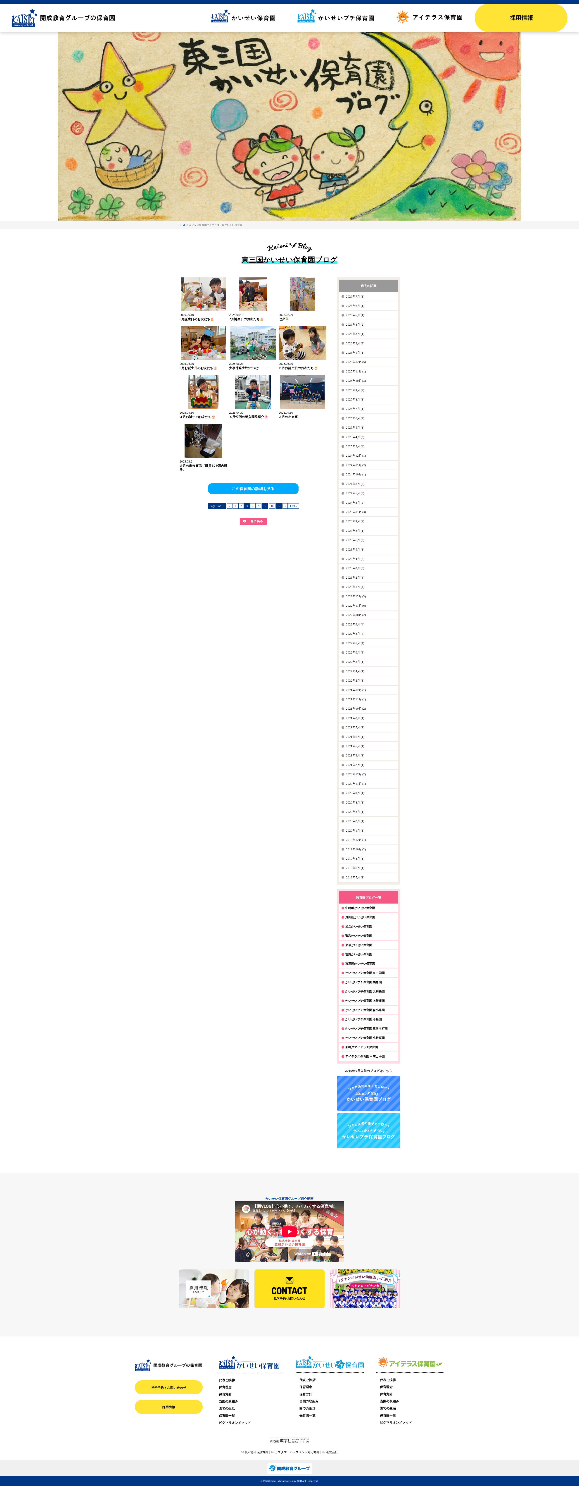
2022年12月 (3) (356, 596)
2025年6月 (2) (355, 418)
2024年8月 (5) (355, 484)
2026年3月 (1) (355, 334)
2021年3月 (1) (355, 755)
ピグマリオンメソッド (235, 1422)
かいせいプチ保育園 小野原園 (365, 1038)
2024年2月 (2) (355, 502)
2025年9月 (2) (355, 390)
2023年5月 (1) (355, 549)
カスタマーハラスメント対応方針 (297, 1452)
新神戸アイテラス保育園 (361, 1047)
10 (272, 506)
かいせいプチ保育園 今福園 (363, 1019)
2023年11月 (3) (356, 512)
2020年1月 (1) (355, 830)
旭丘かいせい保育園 (358, 926)
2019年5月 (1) (355, 877)
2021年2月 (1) (355, 765)
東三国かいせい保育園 (360, 963)
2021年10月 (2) (356, 708)
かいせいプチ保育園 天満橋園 (365, 991)
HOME (182, 225)
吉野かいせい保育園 (358, 954)
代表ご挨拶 (227, 1380)
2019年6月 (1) (355, 868)
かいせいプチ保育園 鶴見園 (363, 982)
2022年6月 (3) (355, 652)
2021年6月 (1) (355, 737)
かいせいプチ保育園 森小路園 (365, 1010)
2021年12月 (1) (356, 690)
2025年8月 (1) (355, 399)
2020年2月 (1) (355, 821)
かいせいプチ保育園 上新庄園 (365, 1001)
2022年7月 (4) (355, 643)
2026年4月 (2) (355, 324)
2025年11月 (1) (356, 371)
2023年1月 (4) (355, 587)
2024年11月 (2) (356, 465)
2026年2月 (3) (355, 343)
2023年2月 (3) (355, 577)
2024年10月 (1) (356, 474)
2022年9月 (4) (355, 624)
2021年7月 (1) (355, 727)
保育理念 (225, 1387)
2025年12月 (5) (356, 362)
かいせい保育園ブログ (201, 225)
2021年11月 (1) (356, 699)
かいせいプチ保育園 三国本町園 (366, 1028)
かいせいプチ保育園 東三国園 (365, 973)
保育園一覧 (227, 1415)
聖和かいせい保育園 (358, 936)
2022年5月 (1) (355, 661)
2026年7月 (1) (355, 296)
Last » (293, 506)
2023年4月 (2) (355, 559)
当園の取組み (228, 1401)
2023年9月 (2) (355, 521)
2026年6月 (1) (355, 306)
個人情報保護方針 (256, 1452)
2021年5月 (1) (355, 746)
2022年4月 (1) (355, 671)
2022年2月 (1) (355, 680)
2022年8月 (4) (355, 633)
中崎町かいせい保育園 (360, 908)
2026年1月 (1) (355, 352)
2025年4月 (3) (355, 437)
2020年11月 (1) (356, 783)
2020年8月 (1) (355, 802)
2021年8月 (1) (355, 718)
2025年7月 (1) (355, 408)
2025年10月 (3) (356, 380)
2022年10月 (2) (356, 615)
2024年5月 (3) (355, 493)
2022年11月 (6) (356, 605)
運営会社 (332, 1452)
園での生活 (227, 1408)
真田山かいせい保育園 (360, 917)
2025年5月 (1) (355, 427)
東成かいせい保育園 (358, 945)
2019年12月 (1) (356, 840)
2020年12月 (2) (356, 774)
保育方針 (225, 1394)
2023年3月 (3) (355, 568)
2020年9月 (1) (355, 793)
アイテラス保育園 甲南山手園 (365, 1056)
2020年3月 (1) (355, 811)
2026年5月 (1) (355, 315)
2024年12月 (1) (356, 455)
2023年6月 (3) (355, 540)
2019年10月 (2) (356, 849)
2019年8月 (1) (355, 858)
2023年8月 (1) (355, 530)
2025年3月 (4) (355, 446)
